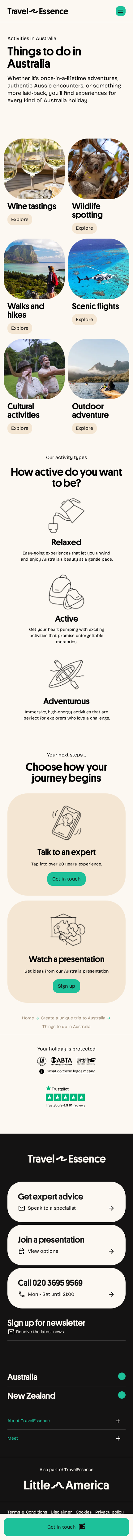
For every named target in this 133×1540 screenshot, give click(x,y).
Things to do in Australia (66, 1026)
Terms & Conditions (27, 1512)
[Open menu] (121, 11)
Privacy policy (109, 1512)
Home (28, 1018)
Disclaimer (61, 1512)
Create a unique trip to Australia (73, 1018)
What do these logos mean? (71, 1071)
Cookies (84, 1512)
